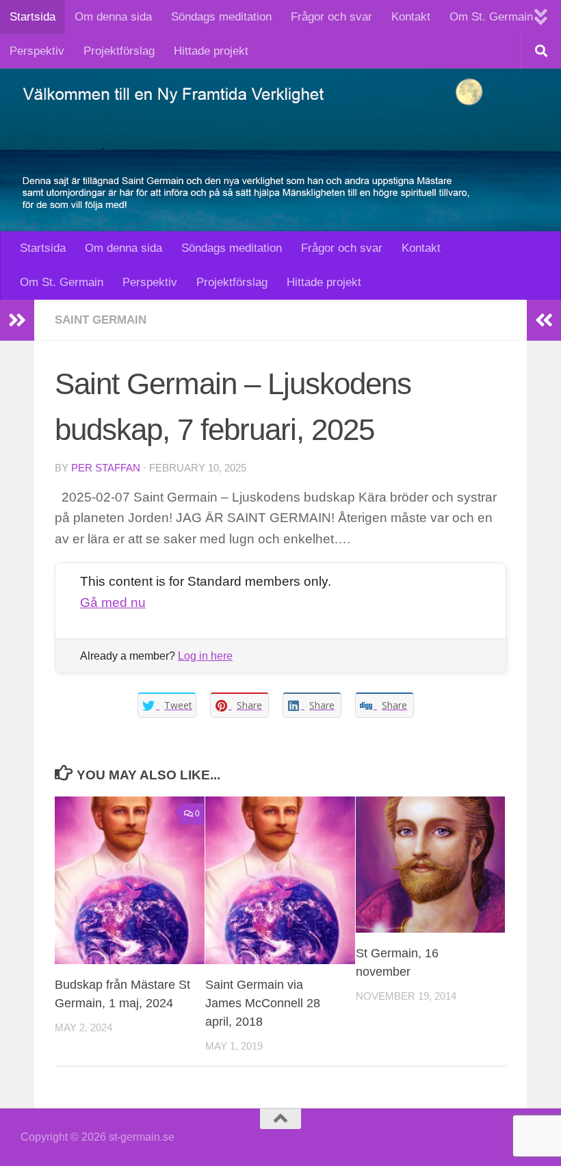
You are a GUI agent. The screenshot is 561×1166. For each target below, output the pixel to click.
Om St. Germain (491, 16)
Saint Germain (100, 319)
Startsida (32, 16)
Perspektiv (37, 50)
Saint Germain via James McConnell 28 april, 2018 (262, 1003)
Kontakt (410, 16)
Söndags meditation (221, 16)
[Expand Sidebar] (17, 320)
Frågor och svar (331, 16)
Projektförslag (119, 50)
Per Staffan (105, 468)
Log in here (205, 656)
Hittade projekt (211, 50)
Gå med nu (113, 602)
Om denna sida (113, 16)
